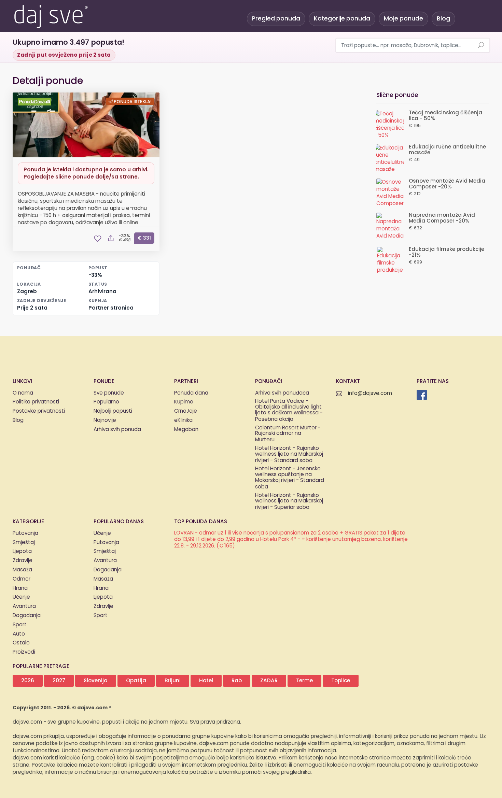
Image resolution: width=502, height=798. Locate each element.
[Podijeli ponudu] (111, 238)
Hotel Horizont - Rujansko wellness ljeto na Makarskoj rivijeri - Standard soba (289, 455)
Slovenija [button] (96, 681)
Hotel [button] (206, 681)
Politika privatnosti (36, 402)
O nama (23, 393)
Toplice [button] (340, 681)
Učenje (21, 597)
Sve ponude (109, 393)
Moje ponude (403, 18)
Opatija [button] (136, 681)
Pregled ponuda (276, 18)
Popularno (106, 402)
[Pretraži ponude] (481, 45)
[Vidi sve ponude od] (35, 102)
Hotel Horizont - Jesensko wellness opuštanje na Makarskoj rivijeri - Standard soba (289, 478)
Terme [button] (304, 681)
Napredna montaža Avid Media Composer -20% (442, 218)
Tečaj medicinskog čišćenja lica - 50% (445, 116)
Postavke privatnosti (39, 411)
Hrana (20, 588)
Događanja (27, 615)
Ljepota (22, 551)
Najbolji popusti (113, 411)
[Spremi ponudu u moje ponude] (98, 238)
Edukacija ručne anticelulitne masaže (447, 150)
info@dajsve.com (370, 393)
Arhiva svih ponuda (117, 429)
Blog (443, 18)
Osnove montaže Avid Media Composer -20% (447, 184)
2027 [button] (59, 681)
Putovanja (25, 533)
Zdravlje (22, 560)
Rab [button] (237, 681)
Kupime (183, 402)
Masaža (22, 570)
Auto (19, 634)
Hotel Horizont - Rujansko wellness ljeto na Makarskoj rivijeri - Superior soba (289, 502)
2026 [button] (27, 681)
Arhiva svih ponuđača (282, 393)
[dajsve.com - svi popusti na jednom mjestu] (50, 15)
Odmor (21, 579)
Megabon (186, 429)
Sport (20, 625)
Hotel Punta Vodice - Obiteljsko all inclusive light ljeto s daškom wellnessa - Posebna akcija (289, 410)
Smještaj (24, 542)
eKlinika (183, 420)
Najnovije (105, 420)
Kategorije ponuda (342, 18)
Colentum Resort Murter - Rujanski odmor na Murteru (288, 434)
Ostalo (21, 643)
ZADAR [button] (269, 681)
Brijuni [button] (173, 681)
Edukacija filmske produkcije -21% (446, 252)
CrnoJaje (185, 411)
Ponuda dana (191, 393)
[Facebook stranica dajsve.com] (422, 395)
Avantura (24, 606)
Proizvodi (24, 652)
